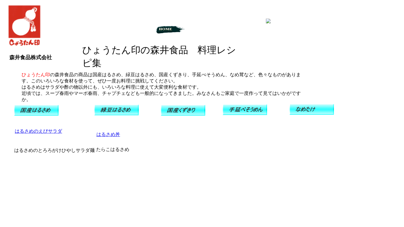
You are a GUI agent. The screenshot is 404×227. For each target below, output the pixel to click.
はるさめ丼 (108, 134)
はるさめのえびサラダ (38, 131)
